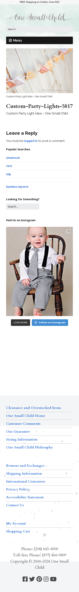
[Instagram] (46, 579)
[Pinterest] (39, 579)
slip (8, 174)
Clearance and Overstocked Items (33, 407)
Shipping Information (24, 473)
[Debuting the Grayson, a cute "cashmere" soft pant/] (39, 271)
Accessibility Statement (25, 497)
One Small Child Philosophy (29, 447)
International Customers (25, 481)
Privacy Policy (17, 489)
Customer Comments (23, 423)
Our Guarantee (18, 431)
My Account (16, 523)
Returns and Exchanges (25, 465)
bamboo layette (17, 186)
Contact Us (15, 505)
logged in (31, 141)
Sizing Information (22, 439)
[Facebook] (25, 579)
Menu (17, 40)
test (9, 166)
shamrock (13, 158)
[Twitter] (32, 579)
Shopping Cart (18, 531)
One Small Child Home (25, 415)
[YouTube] (53, 579)
